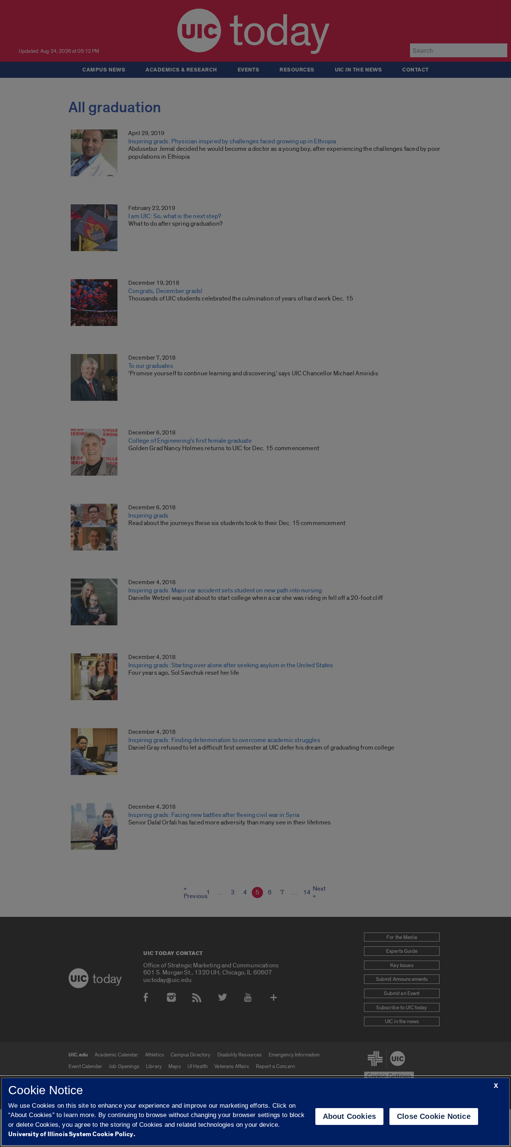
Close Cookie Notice (434, 1116)
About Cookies (349, 1116)
